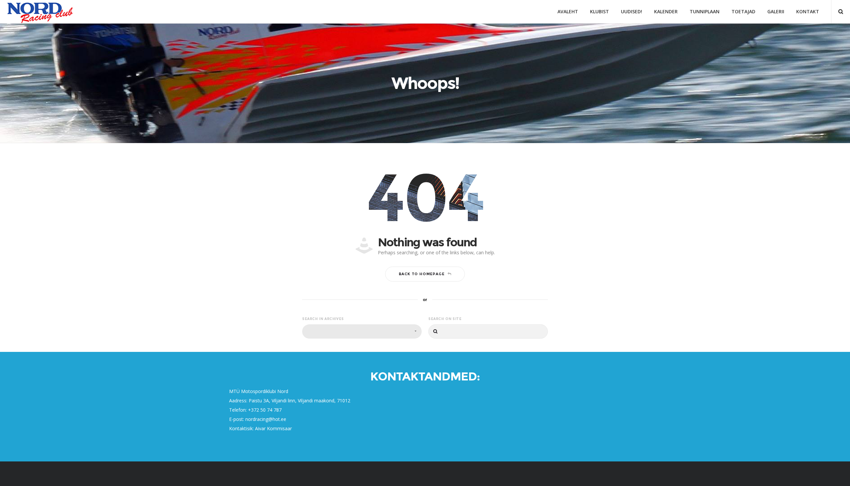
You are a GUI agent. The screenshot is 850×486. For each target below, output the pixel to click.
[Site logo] (40, 11)
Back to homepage (422, 274)
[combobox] (362, 331)
